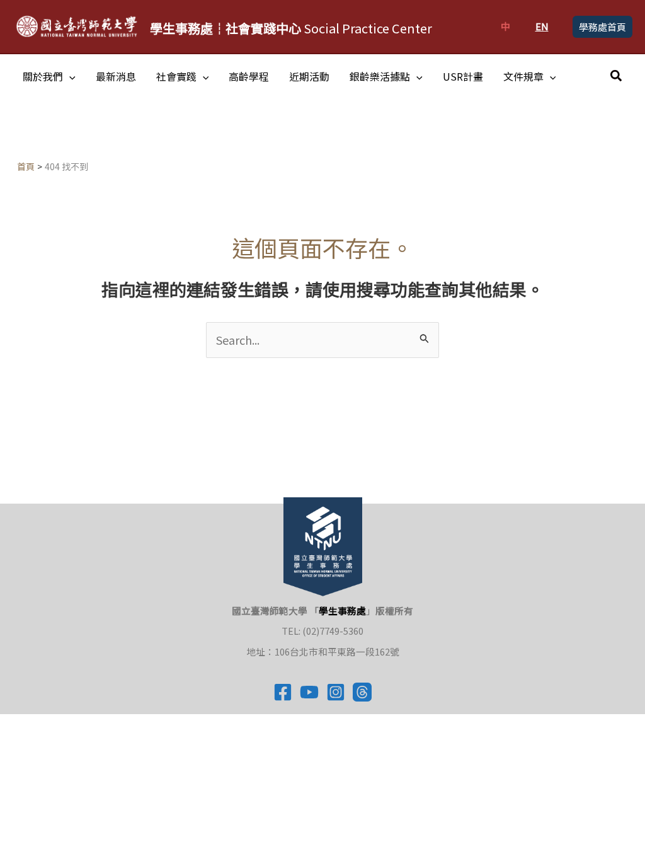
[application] (69, 76)
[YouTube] (309, 692)
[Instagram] (335, 692)
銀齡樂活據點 (380, 76)
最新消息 (116, 76)
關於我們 (43, 76)
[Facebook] (282, 692)
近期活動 (309, 76)
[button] (602, 27)
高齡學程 (249, 76)
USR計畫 (463, 76)
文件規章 (523, 76)
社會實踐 (176, 76)
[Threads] (362, 692)
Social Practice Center (291, 28)
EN (542, 26)
